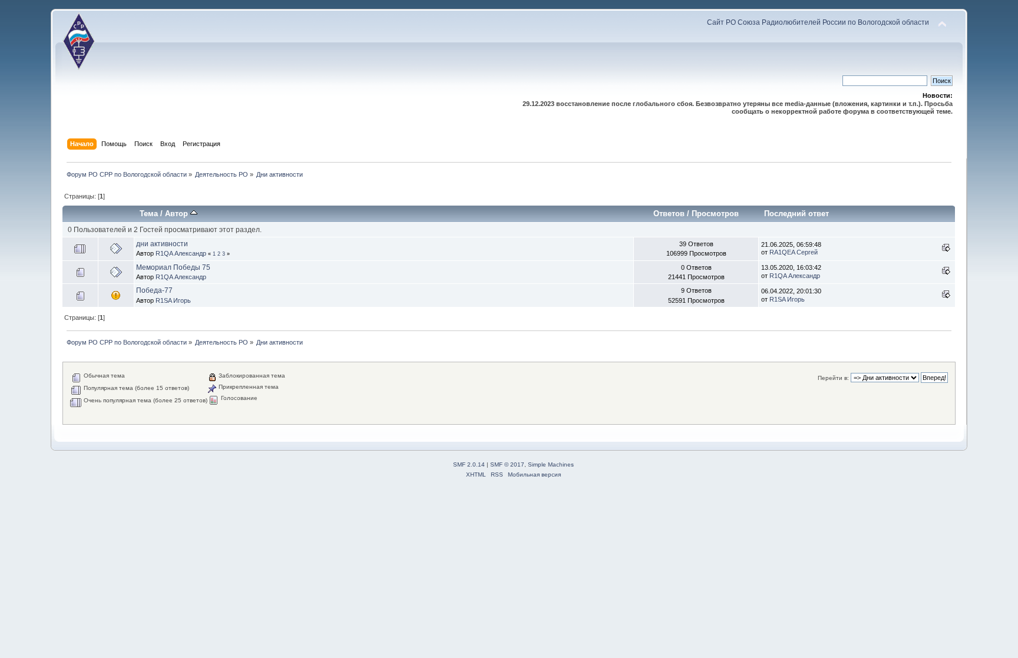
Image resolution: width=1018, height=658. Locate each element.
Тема (149, 213)
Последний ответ (796, 213)
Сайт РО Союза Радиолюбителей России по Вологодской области (818, 22)
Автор (177, 213)
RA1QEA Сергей (793, 252)
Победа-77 (154, 290)
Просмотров (715, 213)
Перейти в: (833, 378)
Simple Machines (551, 464)
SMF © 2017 (507, 464)
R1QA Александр (181, 253)
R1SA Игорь (173, 300)
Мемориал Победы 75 (173, 267)
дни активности (162, 244)
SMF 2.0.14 (469, 464)
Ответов (669, 213)
